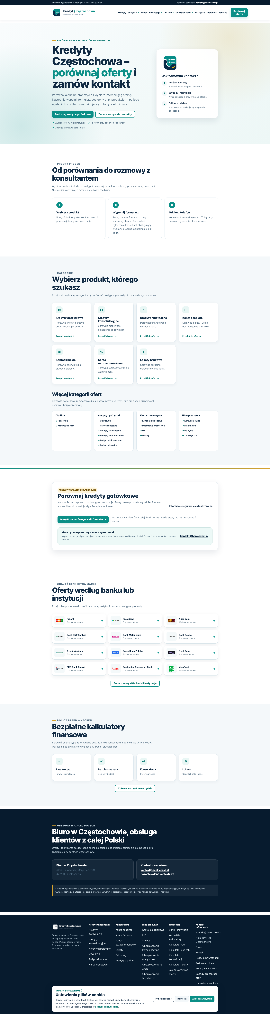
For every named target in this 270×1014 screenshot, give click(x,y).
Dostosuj (181, 999)
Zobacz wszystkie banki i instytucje (135, 683)
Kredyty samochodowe (112, 435)
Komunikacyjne (192, 421)
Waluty (145, 435)
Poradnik (212, 12)
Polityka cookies (205, 963)
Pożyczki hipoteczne (111, 440)
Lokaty (119, 950)
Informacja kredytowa (153, 425)
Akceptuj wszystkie (202, 999)
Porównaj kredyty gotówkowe (73, 114)
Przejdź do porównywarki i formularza (83, 519)
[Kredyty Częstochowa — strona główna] (83, 12)
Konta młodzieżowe (152, 421)
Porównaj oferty (239, 12)
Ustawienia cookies (207, 983)
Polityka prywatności (207, 957)
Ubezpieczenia (183, 12)
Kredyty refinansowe (110, 430)
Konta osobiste (124, 929)
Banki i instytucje (178, 929)
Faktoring (63, 421)
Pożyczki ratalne (108, 445)
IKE (143, 430)
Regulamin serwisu (206, 968)
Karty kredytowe (108, 425)
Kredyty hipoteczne (100, 948)
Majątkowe (190, 425)
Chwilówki (105, 421)
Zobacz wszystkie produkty (115, 114)
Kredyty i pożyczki (127, 12)
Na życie (188, 430)
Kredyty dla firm (66, 425)
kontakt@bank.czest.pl (207, 2)
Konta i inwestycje (150, 12)
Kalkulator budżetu (179, 950)
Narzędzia (200, 12)
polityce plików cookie (106, 1006)
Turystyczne (190, 435)
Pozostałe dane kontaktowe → (159, 874)
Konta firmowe (124, 935)
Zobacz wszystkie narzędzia (135, 788)
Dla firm (168, 12)
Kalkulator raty (177, 944)
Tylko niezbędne (163, 999)
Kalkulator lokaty (178, 964)
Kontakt (223, 12)
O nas (199, 947)
